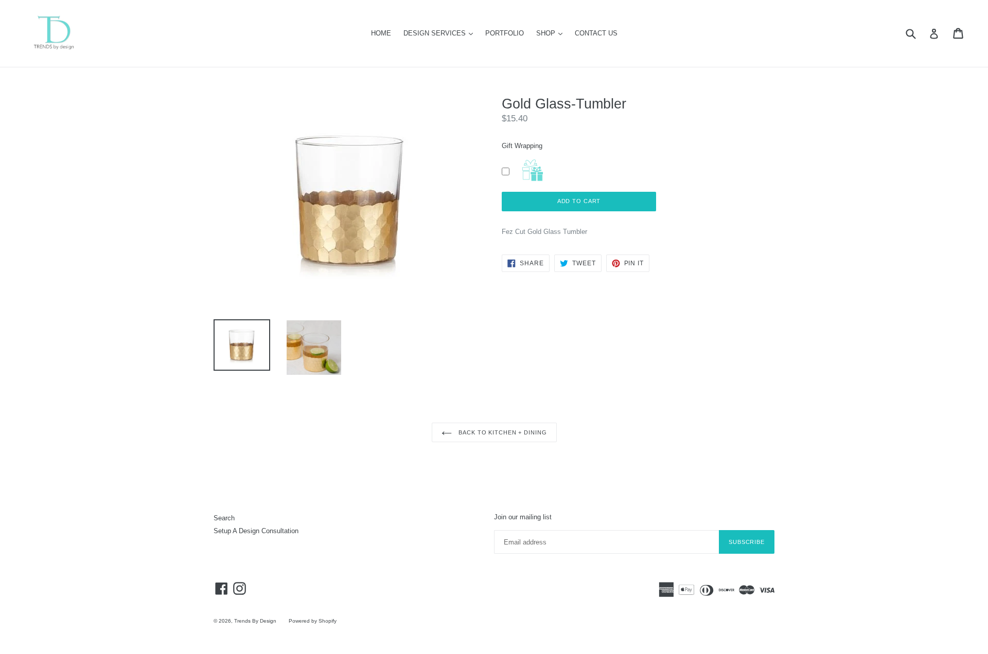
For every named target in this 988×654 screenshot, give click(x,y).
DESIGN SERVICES (440, 33)
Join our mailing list (523, 517)
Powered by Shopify (313, 621)
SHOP (552, 33)
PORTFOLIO (504, 33)
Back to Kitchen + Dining (502, 432)
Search (224, 518)
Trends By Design (255, 621)
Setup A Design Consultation (256, 531)
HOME (381, 33)
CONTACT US (596, 33)
